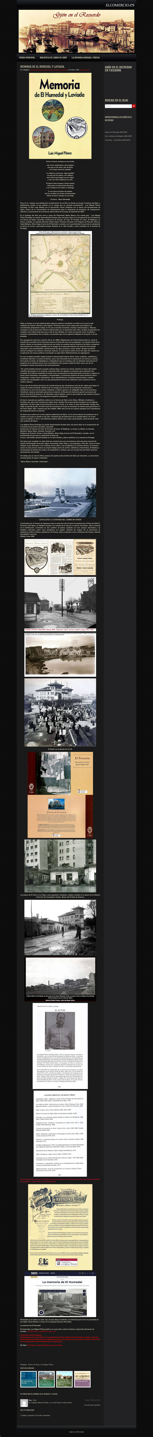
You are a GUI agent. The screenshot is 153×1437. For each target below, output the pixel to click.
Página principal (27, 58)
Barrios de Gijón (33, 1364)
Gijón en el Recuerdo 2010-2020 (116, 132)
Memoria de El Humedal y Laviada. (55, 70)
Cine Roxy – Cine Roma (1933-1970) (117, 140)
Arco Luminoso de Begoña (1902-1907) (118, 136)
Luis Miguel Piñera (36, 70)
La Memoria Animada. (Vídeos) (86, 58)
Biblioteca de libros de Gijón (53, 58)
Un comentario (85, 70)
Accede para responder (92, 1405)
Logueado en (31, 1415)
